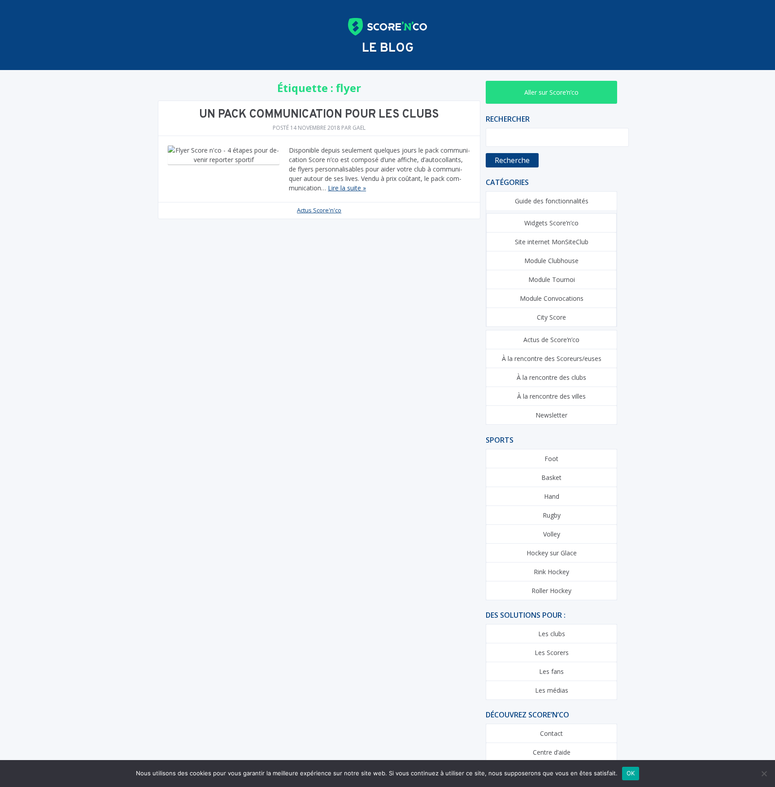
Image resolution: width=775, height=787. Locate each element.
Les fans (551, 671)
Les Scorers (552, 652)
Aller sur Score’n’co (551, 92)
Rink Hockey (551, 571)
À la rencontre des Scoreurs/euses (551, 358)
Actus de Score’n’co (551, 339)
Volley (551, 534)
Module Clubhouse (551, 260)
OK (631, 773)
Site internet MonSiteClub (551, 241)
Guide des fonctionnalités (551, 201)
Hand (551, 496)
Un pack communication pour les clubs (319, 114)
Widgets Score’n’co (551, 223)
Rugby (552, 515)
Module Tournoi (551, 279)
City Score (551, 317)
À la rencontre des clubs (551, 377)
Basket (551, 477)
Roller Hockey (551, 590)
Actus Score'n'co (319, 210)
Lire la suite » (347, 188)
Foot (551, 458)
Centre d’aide (551, 752)
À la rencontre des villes (551, 396)
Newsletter (551, 415)
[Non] (763, 773)
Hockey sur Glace (552, 553)
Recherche (512, 160)
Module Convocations (551, 298)
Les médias (551, 690)
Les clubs (551, 633)
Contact (551, 733)
